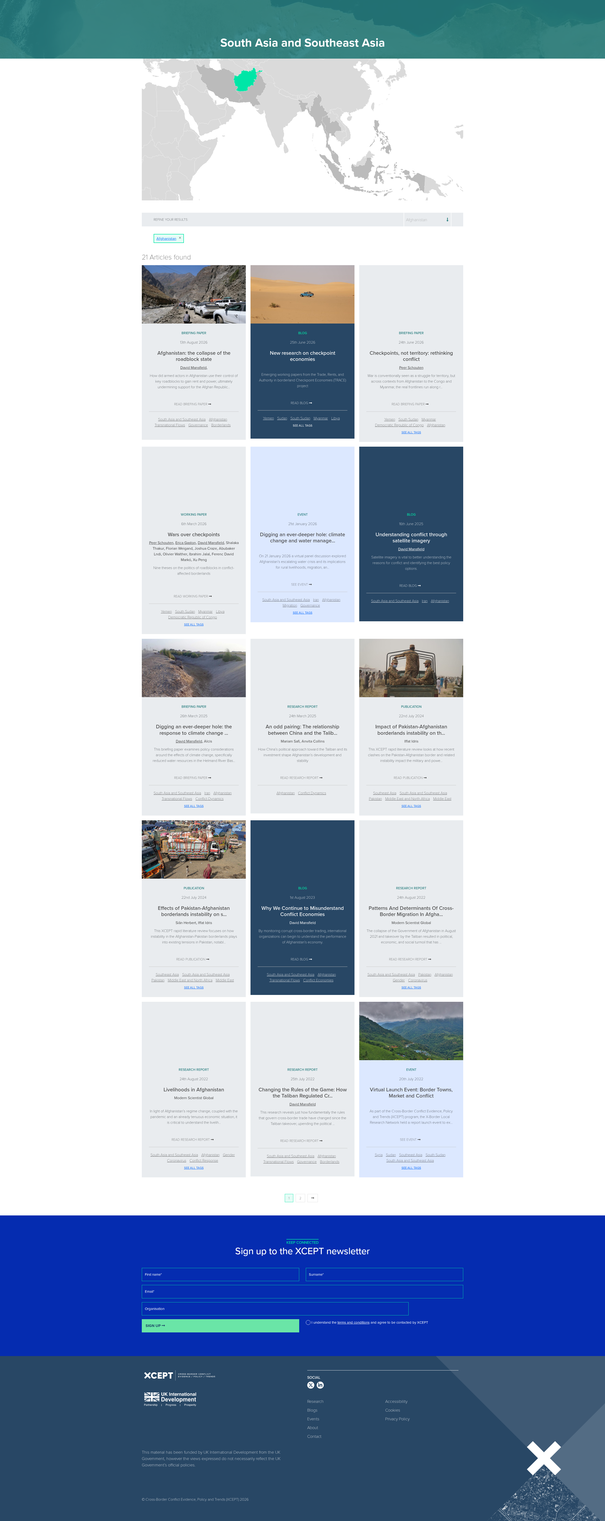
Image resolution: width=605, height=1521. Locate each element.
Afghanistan (218, 419)
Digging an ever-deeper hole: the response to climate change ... (194, 729)
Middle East (442, 798)
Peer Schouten (411, 367)
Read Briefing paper (191, 404)
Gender (399, 979)
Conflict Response (204, 1160)
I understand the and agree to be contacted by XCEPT (369, 1322)
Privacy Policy (397, 1419)
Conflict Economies (318, 979)
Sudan (282, 417)
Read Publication (409, 777)
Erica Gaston (185, 542)
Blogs (312, 1410)
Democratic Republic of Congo (399, 424)
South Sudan (300, 417)
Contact (314, 1436)
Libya (335, 417)
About (312, 1427)
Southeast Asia (384, 792)
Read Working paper (191, 596)
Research (315, 1401)
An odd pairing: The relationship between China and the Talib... (302, 729)
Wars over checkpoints (194, 534)
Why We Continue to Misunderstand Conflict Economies (302, 911)
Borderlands (221, 424)
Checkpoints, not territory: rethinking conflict (411, 356)
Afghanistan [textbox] (416, 219)
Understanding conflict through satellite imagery (411, 537)
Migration (290, 605)
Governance (198, 424)
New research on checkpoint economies (302, 356)
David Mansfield (193, 367)
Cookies (392, 1410)
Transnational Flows (170, 424)
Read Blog (300, 403)
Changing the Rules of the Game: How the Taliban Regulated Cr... (303, 1092)
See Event (300, 584)
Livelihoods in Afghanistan (194, 1089)
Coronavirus (417, 979)
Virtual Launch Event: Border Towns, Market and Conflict (411, 1092)
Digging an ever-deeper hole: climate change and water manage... (302, 537)
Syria (379, 1154)
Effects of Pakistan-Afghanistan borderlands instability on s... (194, 911)
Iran (316, 599)
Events (313, 1419)
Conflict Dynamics (209, 798)
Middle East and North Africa (407, 798)
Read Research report (300, 777)
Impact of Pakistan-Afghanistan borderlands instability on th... (411, 729)
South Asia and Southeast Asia (182, 419)
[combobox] (427, 219)
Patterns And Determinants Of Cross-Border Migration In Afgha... (411, 911)
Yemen (268, 417)
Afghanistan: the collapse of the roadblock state (193, 356)
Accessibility (396, 1401)
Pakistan (375, 798)
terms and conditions (353, 1322)
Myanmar (321, 417)
